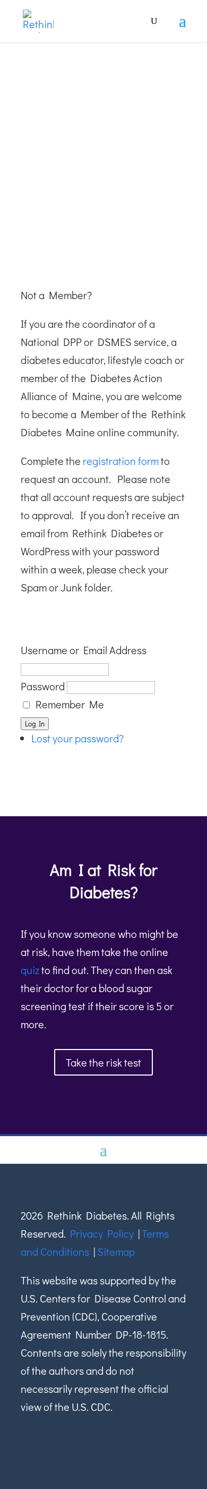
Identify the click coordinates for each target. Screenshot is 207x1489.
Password (43, 686)
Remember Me (70, 704)
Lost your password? (77, 738)
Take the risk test (103, 1062)
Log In (35, 724)
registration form (121, 461)
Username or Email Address (83, 650)
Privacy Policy (102, 1233)
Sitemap (116, 1251)
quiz (30, 970)
